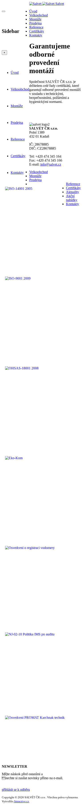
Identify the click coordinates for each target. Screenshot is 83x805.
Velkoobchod (20, 89)
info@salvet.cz (50, 164)
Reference (18, 139)
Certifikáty (18, 156)
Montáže (17, 106)
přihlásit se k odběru (16, 789)
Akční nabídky (71, 198)
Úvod (15, 72)
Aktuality (72, 192)
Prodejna (17, 122)
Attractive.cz (21, 801)
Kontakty (17, 172)
